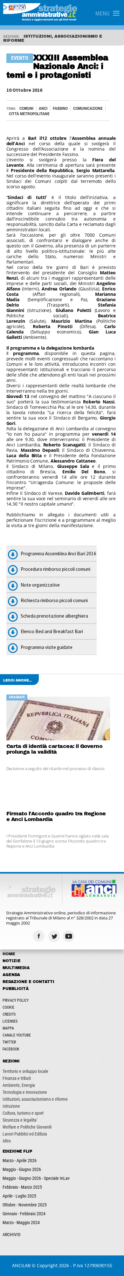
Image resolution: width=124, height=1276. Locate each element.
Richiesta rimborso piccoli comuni (54, 600)
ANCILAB (21, 1265)
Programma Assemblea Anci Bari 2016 (58, 554)
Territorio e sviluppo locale (25, 1071)
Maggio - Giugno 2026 (22, 1169)
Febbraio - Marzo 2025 (22, 1187)
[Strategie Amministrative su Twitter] (54, 936)
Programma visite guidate (46, 647)
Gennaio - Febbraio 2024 (24, 1213)
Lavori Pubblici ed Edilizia (25, 1133)
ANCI (43, 108)
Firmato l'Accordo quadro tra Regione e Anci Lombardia (56, 816)
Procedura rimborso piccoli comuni (55, 569)
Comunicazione (88, 108)
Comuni (26, 108)
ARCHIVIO (11, 1234)
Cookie (8, 1007)
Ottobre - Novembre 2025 (25, 1204)
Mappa (8, 1028)
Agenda (11, 975)
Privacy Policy (16, 1000)
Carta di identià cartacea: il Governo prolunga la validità (54, 749)
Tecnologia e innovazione (25, 1092)
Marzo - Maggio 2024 (21, 1222)
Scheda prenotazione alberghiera (54, 616)
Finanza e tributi (17, 1078)
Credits (9, 1014)
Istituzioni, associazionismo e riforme (35, 1099)
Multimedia (16, 968)
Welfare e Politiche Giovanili (27, 1127)
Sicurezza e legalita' (20, 1120)
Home (9, 954)
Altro (7, 1140)
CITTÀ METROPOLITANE (29, 113)
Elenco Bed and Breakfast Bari (52, 631)
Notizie (12, 961)
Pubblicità (16, 989)
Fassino (60, 108)
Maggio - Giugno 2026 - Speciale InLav (36, 1178)
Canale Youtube (17, 1035)
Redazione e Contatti (28, 982)
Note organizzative (40, 585)
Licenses (10, 1021)
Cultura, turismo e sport (23, 1113)
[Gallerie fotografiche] (84, 936)
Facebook (11, 1049)
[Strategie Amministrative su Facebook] (39, 936)
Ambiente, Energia (19, 1085)
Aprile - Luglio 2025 (19, 1195)
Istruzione (11, 1106)
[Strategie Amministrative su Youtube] (69, 936)
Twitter (9, 1042)
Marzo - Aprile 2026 (20, 1160)
